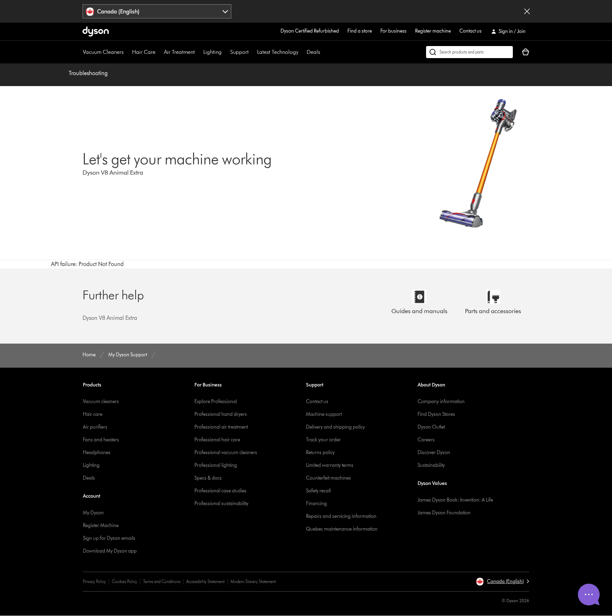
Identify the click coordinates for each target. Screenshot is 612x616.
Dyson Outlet (431, 427)
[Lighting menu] (225, 52)
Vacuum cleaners (101, 402)
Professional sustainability (221, 504)
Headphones (96, 453)
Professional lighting (215, 465)
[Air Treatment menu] (198, 52)
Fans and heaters (101, 440)
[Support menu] (252, 52)
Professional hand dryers (220, 414)
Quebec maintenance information (342, 529)
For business (393, 31)
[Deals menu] (323, 52)
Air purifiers (95, 427)
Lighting (212, 52)
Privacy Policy (94, 581)
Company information (441, 402)
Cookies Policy (124, 581)
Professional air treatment (221, 427)
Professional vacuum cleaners (225, 453)
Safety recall (318, 491)
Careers (426, 440)
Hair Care (143, 52)
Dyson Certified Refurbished (309, 31)
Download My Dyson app (110, 551)
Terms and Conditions (161, 581)
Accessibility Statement (205, 581)
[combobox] (157, 11)
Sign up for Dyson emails (109, 538)
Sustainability (431, 465)
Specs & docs (208, 478)
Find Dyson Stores (436, 414)
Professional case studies (220, 491)
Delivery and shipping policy (335, 427)
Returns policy (320, 453)
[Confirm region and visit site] (527, 11)
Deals (313, 52)
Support (239, 52)
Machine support (324, 414)
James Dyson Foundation (444, 513)
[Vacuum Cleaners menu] (127, 52)
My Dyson (93, 513)
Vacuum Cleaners (103, 52)
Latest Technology (277, 52)
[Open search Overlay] (469, 52)
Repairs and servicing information (341, 516)
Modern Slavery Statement (253, 581)
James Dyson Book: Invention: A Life (455, 500)
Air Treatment (179, 52)
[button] (502, 581)
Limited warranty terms (329, 465)
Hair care (92, 414)
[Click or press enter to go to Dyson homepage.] (96, 31)
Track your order (323, 440)
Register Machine (101, 525)
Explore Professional (215, 402)
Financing (316, 504)
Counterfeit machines (328, 478)
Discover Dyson (434, 453)
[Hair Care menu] (159, 52)
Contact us (470, 31)
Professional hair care (217, 440)
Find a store (359, 31)
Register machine (433, 31)
